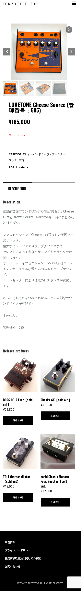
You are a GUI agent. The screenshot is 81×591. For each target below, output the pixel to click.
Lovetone (22, 167)
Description (17, 188)
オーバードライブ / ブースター (46, 154)
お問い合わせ (12, 566)
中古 (21, 160)
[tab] (17, 188)
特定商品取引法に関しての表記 (23, 558)
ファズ (13, 160)
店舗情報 (10, 542)
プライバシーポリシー (17, 550)
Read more (18, 420)
